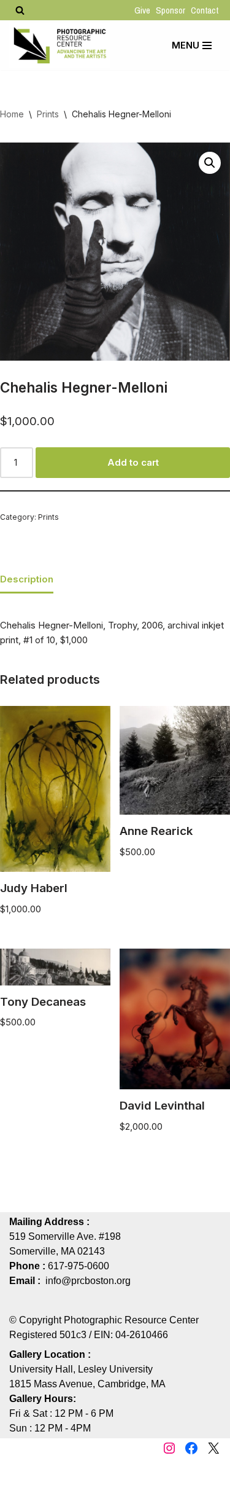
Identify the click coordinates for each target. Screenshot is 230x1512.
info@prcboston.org (88, 1280)
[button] (210, 163)
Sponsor (170, 10)
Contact (204, 10)
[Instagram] (169, 1448)
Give (142, 10)
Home (12, 114)
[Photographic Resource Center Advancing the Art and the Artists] (59, 45)
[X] (213, 1448)
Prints (48, 114)
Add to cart (133, 462)
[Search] (20, 10)
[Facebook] (191, 1448)
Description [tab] (26, 579)
